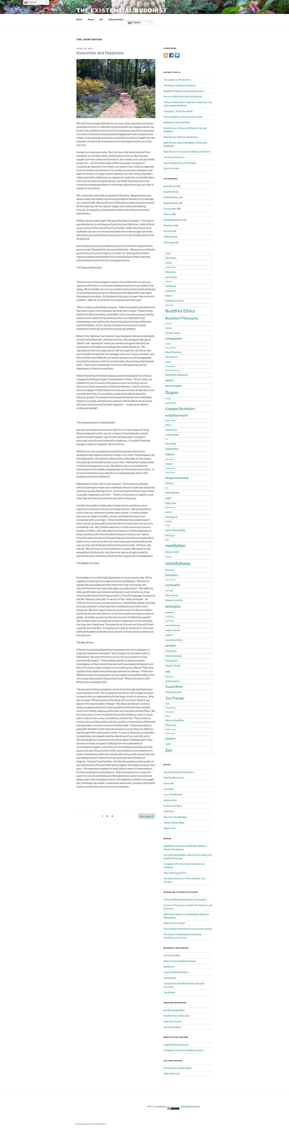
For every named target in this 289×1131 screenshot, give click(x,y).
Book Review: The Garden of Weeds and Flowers (187, 151)
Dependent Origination (176, 375)
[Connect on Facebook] (171, 57)
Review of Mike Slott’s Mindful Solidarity (183, 96)
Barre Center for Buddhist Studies (180, 961)
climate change (172, 333)
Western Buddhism (174, 720)
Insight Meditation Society (176, 1044)
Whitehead (170, 725)
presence (169, 612)
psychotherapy (172, 625)
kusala (167, 525)
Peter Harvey (171, 595)
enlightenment (176, 415)
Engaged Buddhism (173, 220)
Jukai (168, 498)
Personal (168, 231)
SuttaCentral (170, 978)
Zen (168, 750)
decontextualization (172, 370)
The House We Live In (174, 157)
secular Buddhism (174, 640)
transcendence (170, 708)
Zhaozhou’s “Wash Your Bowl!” (178, 111)
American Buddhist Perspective (179, 772)
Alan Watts (170, 258)
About (91, 19)
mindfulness (178, 563)
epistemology (170, 421)
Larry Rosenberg (175, 530)
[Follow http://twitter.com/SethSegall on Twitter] (177, 57)
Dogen (171, 392)
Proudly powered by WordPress (91, 1124)
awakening (170, 286)
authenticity (171, 277)
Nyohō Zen (169, 811)
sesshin (170, 645)
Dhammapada (173, 385)
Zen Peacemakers (172, 1027)
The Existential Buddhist (121, 10)
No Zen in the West (173, 805)
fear (166, 439)
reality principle (172, 630)
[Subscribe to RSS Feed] (166, 57)
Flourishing (170, 443)
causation (168, 324)
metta (168, 556)
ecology (168, 399)
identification (170, 468)
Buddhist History (171, 203)
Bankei (168, 295)
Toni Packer (175, 698)
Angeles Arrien (170, 267)
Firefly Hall (169, 783)
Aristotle (170, 272)
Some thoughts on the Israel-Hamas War (183, 117)
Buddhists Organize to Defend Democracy (184, 91)
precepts (173, 606)
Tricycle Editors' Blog (174, 822)
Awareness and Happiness (100, 52)
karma (168, 512)
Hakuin (169, 454)
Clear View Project (173, 1021)
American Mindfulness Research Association (185, 899)
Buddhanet (169, 966)
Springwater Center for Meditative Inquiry (183, 1050)
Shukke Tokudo (173, 665)
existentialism (172, 434)
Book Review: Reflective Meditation (181, 137)
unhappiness (169, 712)
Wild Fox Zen (170, 828)
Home (79, 19)
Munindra (170, 570)
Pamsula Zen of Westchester (178, 1068)
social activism (172, 681)
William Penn (170, 734)
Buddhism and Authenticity (177, 122)
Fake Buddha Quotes (174, 777)
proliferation (169, 617)
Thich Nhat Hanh (173, 692)
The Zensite (169, 992)
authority (168, 282)
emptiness (170, 403)
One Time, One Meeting (175, 817)
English (136, 22)
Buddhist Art (170, 191)
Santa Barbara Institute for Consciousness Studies (188, 928)
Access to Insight (172, 955)
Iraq (166, 488)
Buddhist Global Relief (174, 1010)
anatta (168, 262)
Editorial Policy (116, 19)
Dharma (167, 214)
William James (170, 730)
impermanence (177, 478)
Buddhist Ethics (171, 197)
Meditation (169, 225)
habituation (172, 448)
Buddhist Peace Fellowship (176, 1015)
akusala (168, 253)
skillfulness (169, 677)
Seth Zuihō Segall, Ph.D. (175, 873)
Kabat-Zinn (170, 503)
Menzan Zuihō (172, 552)
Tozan (167, 704)
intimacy (169, 483)
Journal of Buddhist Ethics (176, 972)
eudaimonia (171, 430)
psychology (169, 621)
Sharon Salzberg (173, 656)
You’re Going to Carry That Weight (180, 163)
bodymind (169, 305)
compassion (173, 338)
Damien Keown (170, 348)
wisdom (170, 738)
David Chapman (173, 352)
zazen (168, 744)
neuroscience (170, 580)
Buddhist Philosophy (181, 318)
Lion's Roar (169, 789)
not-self (169, 590)
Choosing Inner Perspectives (177, 79)
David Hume (171, 357)
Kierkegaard (171, 517)
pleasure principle (174, 600)
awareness (170, 291)
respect (169, 635)
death (168, 362)
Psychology (169, 242)
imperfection (170, 472)
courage (168, 344)
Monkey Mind (170, 800)
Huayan (169, 463)
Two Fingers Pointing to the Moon (180, 85)
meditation (175, 545)
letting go (170, 535)
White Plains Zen (172, 1073)
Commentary (170, 208)
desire (169, 380)
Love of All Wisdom (173, 794)
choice (168, 328)
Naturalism (171, 575)
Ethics (168, 425)
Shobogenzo (171, 660)
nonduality (172, 585)
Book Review (170, 186)
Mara (167, 540)
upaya (167, 716)
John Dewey (172, 492)
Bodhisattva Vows (174, 300)
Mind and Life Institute (174, 923)
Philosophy (169, 236)
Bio (101, 19)
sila (167, 671)
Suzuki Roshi (174, 687)
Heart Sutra (169, 459)
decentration (170, 366)
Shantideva (171, 651)
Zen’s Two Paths (171, 168)
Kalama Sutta (170, 508)
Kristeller (168, 521)
